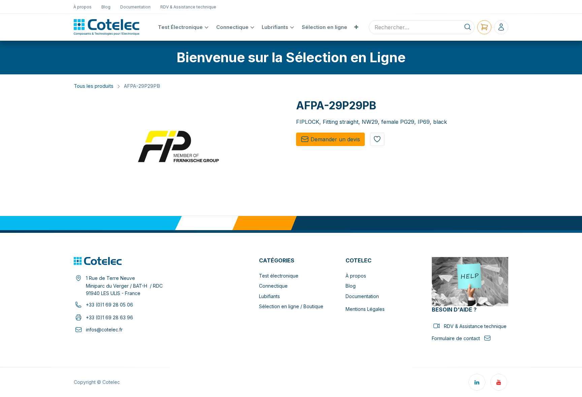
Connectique (273, 286)
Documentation (362, 296)
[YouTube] (498, 382)
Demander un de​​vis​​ (335, 139)
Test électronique (278, 276)
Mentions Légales (365, 309)
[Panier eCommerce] (484, 27)
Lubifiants (269, 296)
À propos (356, 276)
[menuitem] (82, 6)
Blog (351, 286)
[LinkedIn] (476, 382)
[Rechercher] (468, 27)
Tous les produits (94, 86)
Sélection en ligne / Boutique (291, 306)
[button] (377, 139)
